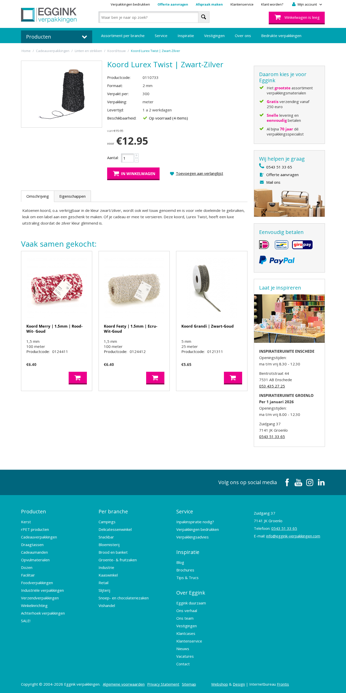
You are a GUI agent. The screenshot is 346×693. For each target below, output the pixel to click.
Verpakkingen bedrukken (130, 4)
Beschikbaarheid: (121, 118)
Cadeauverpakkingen (39, 536)
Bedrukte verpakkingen (281, 35)
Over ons (243, 35)
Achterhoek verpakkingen (43, 613)
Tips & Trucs (187, 577)
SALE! (25, 620)
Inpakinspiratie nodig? (195, 521)
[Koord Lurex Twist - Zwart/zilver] (61, 94)
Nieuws (182, 648)
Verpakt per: (118, 93)
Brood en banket (113, 552)
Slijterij (104, 590)
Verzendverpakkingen (40, 597)
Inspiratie (186, 35)
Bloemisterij (109, 544)
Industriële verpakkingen (42, 590)
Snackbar (106, 536)
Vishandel (107, 605)
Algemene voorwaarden (124, 684)
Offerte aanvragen (173, 4)
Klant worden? (272, 4)
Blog (180, 562)
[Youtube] (298, 482)
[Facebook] (287, 482)
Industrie (106, 567)
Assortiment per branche (123, 35)
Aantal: (113, 157)
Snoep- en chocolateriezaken (124, 597)
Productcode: (118, 77)
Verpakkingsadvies (192, 536)
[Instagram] (310, 482)
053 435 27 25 (272, 385)
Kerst (26, 521)
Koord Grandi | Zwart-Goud (207, 326)
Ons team (185, 618)
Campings (107, 521)
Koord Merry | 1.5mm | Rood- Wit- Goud (54, 329)
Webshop (219, 684)
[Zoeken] (203, 17)
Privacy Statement (163, 684)
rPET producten (35, 529)
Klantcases (185, 633)
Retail (103, 582)
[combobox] (154, 17)
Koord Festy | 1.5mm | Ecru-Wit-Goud (130, 329)
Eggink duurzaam (191, 602)
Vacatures (185, 656)
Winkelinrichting (34, 605)
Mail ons (273, 182)
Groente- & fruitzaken (118, 559)
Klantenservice (242, 4)
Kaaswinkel (108, 575)
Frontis (283, 684)
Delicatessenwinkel (115, 529)
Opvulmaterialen (35, 559)
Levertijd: (115, 109)
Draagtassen (32, 544)
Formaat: (115, 85)
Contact (183, 663)
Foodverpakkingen (37, 582)
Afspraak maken (209, 4)
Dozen (26, 567)
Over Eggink (190, 592)
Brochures (185, 569)
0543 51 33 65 (279, 167)
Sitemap (189, 684)
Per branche (113, 511)
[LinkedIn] (321, 482)
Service (161, 35)
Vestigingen (214, 35)
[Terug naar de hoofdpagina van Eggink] (48, 15)
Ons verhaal (186, 610)
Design (239, 684)
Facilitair (28, 575)
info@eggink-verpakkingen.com (293, 535)
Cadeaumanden (34, 552)
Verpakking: (117, 101)
